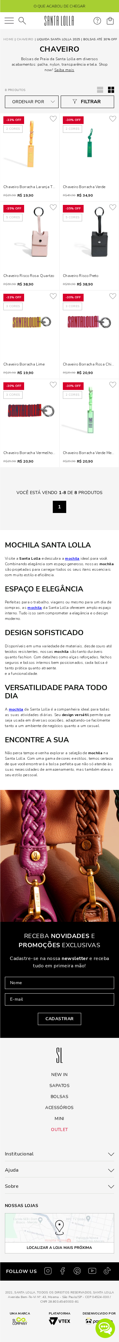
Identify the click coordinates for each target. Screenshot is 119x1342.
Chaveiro (25, 39)
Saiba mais (64, 69)
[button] (105, 1328)
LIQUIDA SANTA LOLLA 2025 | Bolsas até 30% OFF (77, 39)
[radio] (111, 89)
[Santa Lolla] (59, 21)
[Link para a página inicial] (7, 39)
